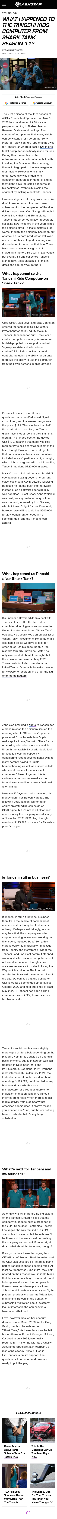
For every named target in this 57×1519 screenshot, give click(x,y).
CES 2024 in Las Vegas (39, 252)
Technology (9, 13)
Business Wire (50, 87)
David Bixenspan (14, 50)
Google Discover (44, 103)
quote (32, 725)
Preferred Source (17, 103)
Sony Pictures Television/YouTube (40, 315)
